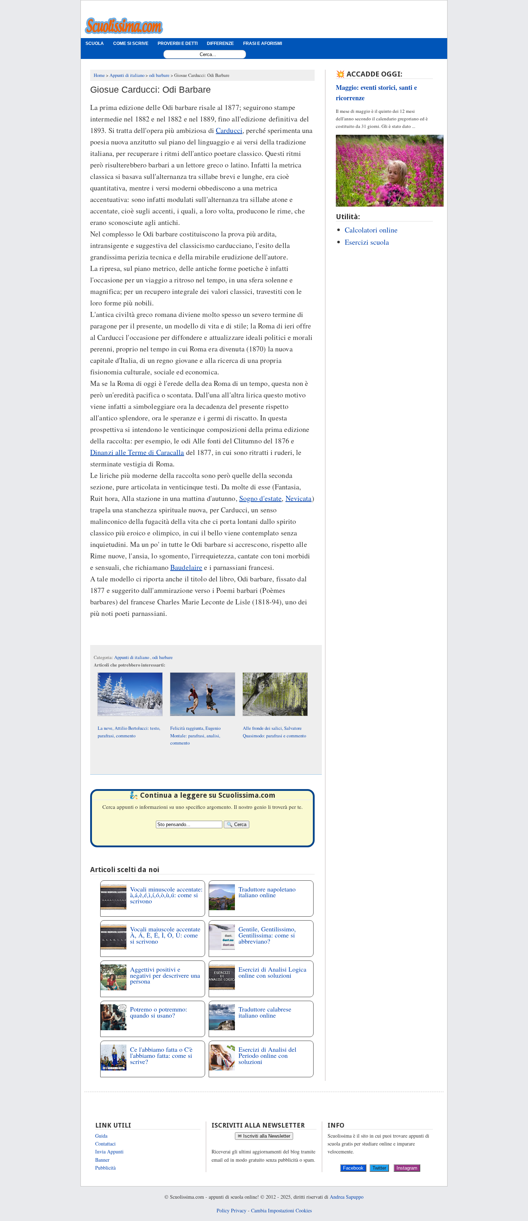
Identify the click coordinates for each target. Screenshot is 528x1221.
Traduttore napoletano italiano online (267, 892)
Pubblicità (105, 1167)
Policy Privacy (231, 1210)
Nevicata (299, 498)
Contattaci (105, 1143)
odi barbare (162, 657)
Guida (101, 1135)
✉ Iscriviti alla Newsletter (264, 1136)
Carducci (229, 130)
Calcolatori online (371, 230)
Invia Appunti (109, 1151)
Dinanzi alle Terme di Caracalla (137, 452)
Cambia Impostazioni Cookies (281, 1210)
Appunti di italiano (132, 657)
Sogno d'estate (260, 498)
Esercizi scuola (367, 242)
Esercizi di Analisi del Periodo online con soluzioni (267, 1055)
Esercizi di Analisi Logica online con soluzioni (272, 972)
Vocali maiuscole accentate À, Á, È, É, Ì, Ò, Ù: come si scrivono (165, 935)
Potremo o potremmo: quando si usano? (158, 1012)
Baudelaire (186, 567)
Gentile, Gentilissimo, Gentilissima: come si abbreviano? (267, 935)
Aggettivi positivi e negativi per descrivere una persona (165, 975)
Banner (102, 1159)
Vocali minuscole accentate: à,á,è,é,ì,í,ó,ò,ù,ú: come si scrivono (166, 895)
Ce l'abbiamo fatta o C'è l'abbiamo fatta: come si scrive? (161, 1055)
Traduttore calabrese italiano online (264, 1012)
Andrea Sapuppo (346, 1196)
